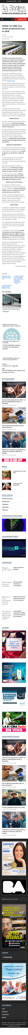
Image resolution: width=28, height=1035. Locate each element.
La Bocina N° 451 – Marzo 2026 (18, 471)
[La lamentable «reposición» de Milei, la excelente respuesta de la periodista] (7, 616)
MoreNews (10, 1026)
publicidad (5, 1011)
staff (3, 1009)
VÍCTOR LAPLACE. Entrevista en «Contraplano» (18, 583)
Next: (13, 370)
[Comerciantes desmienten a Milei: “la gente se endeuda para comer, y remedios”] (14, 390)
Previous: (10, 365)
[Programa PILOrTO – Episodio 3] (7, 572)
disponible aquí (11, 80)
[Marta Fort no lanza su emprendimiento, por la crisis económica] (7, 601)
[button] (2, 19)
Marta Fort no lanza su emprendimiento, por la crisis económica (19, 598)
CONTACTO (5, 510)
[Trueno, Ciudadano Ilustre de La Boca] (14, 797)
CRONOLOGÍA (6, 501)
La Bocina (4, 35)
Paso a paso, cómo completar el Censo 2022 (6, 277)
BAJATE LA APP (22, 19)
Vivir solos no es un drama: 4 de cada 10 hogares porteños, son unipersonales (13, 644)
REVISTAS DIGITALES (7, 498)
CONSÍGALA (5, 504)
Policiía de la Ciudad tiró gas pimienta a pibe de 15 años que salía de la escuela (13, 451)
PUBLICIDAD (5, 507)
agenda (4, 1017)
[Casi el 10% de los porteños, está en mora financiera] (14, 415)
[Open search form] (12, 19)
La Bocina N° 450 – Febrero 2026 (18, 484)
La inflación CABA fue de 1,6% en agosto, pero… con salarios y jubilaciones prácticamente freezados (19, 279)
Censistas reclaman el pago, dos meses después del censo (7, 287)
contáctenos (5, 1014)
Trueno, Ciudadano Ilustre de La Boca (13, 807)
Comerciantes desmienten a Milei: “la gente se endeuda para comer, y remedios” (13, 401)
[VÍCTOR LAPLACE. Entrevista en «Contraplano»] (7, 586)
